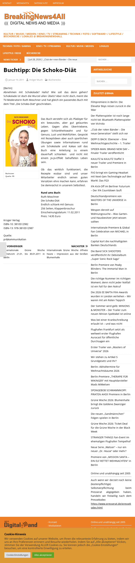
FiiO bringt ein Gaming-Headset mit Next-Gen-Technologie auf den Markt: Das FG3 (111, 176)
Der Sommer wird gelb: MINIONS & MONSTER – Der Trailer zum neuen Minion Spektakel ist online (111, 309)
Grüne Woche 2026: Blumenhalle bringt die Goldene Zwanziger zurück (110, 404)
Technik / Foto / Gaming (17, 46)
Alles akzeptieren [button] (43, 555)
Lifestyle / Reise (12, 53)
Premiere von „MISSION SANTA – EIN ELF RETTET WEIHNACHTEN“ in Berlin (111, 461)
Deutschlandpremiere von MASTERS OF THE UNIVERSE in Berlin (108, 200)
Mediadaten (23, 3)
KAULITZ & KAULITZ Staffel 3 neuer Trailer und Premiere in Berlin (108, 162)
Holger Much (36, 79)
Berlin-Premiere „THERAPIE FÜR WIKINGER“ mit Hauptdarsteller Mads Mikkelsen (109, 380)
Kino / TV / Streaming (48, 46)
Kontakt (7, 3)
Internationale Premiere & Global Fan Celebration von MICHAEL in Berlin (110, 231)
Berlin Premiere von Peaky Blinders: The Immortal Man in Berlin (109, 268)
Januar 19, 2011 (16, 79)
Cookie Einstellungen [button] (17, 555)
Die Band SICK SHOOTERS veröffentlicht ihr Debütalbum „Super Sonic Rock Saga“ (108, 255)
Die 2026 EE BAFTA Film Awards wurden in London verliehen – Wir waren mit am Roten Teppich (111, 296)
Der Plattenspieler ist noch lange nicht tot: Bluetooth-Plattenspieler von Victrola (111, 119)
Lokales (104, 46)
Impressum (58, 3)
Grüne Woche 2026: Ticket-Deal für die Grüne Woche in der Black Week (110, 427)
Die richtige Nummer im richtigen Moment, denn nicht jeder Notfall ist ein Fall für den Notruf (111, 282)
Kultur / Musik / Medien (80, 46)
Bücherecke (33, 53)
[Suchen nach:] (113, 59)
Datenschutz (40, 3)
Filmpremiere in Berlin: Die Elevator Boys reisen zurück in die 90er (111, 106)
